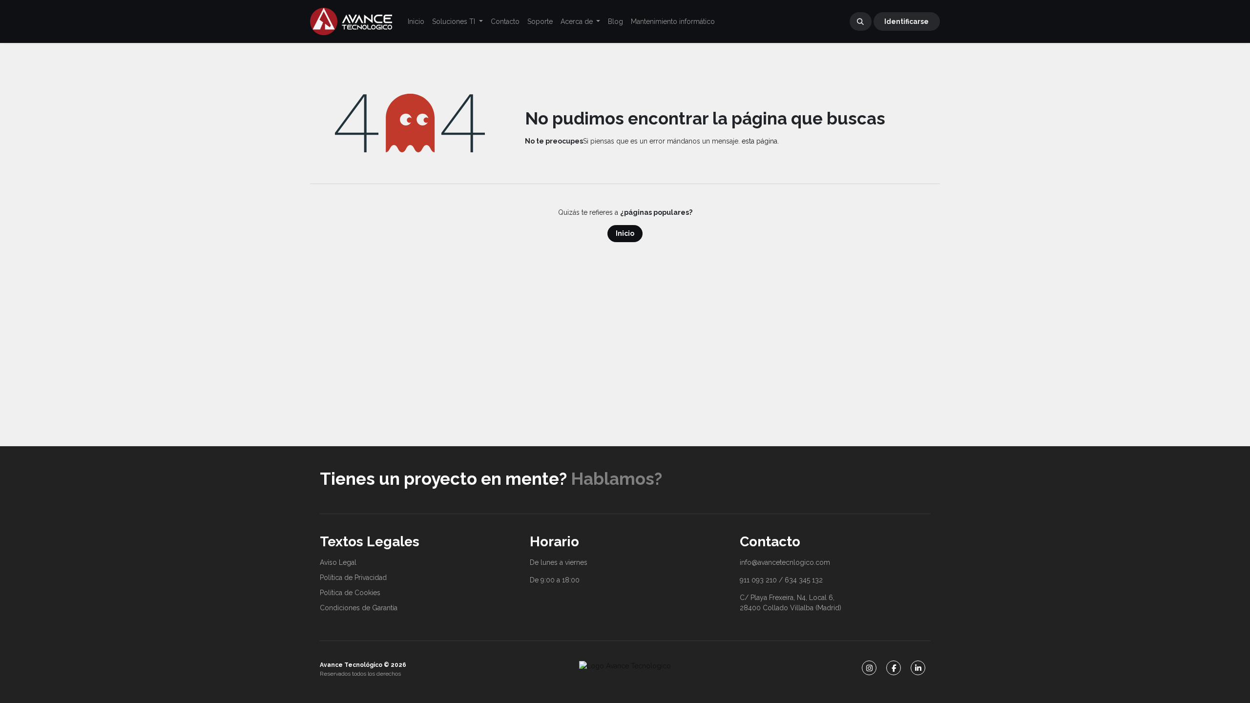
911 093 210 (758, 580)
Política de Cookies (350, 593)
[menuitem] (416, 22)
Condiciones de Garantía (358, 608)
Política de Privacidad (353, 577)
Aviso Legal (338, 562)
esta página (759, 141)
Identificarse (906, 21)
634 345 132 (804, 580)
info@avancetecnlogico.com (785, 562)
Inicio (625, 233)
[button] (861, 21)
